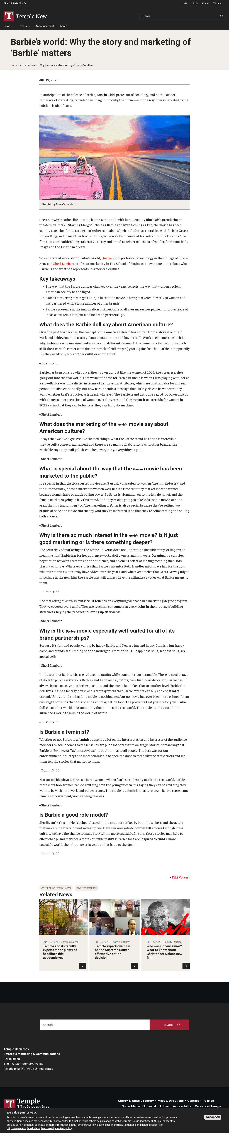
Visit (186, 3)
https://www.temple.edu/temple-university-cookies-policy (39, 1128)
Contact (193, 1100)
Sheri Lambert (63, 263)
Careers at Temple (208, 1106)
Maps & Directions (171, 1100)
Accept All (213, 1117)
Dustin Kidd (110, 258)
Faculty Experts (87, 888)
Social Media (131, 1106)
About (63, 26)
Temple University (15, 3)
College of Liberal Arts (56, 888)
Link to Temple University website (27, 1105)
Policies (208, 1100)
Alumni (205, 3)
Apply (195, 3)
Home (14, 65)
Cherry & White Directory (136, 1100)
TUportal (217, 3)
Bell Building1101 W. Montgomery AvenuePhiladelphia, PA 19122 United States (28, 1063)
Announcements (45, 26)
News (7, 26)
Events (23, 26)
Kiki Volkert (181, 877)
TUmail (164, 1106)
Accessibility (182, 1106)
